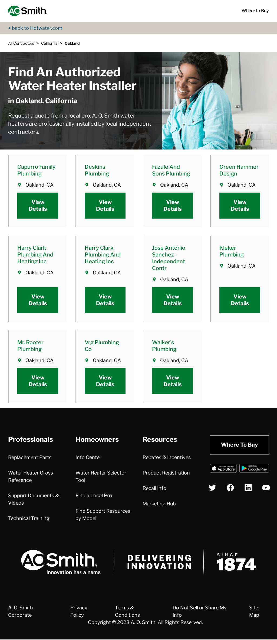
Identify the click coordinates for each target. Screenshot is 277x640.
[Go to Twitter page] (212, 487)
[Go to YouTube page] (266, 487)
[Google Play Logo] (254, 469)
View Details (38, 205)
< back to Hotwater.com (35, 28)
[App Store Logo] (223, 469)
